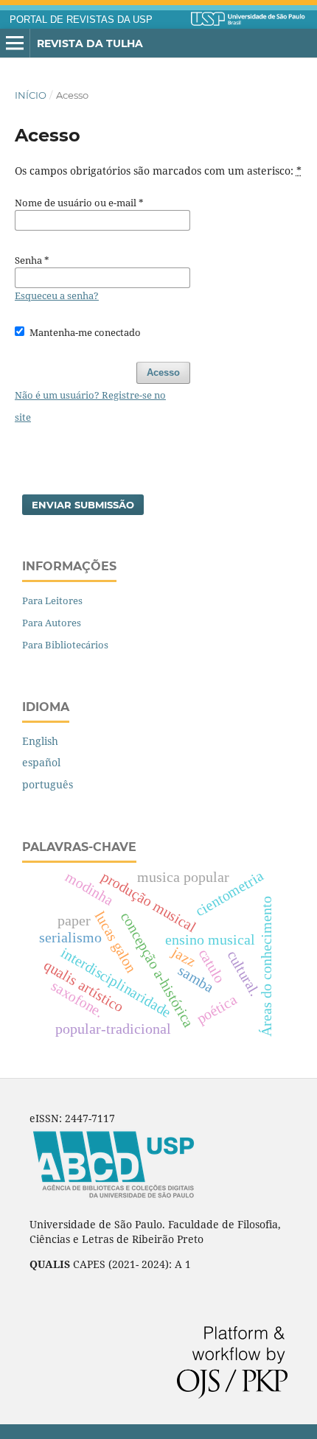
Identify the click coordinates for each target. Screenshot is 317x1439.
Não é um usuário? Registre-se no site (90, 406)
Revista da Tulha (90, 43)
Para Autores (51, 622)
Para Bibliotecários (65, 644)
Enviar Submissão (83, 505)
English (40, 741)
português (47, 784)
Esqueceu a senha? (57, 295)
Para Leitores (52, 600)
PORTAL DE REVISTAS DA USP (81, 20)
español (41, 762)
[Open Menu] (14, 43)
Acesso (163, 372)
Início (30, 95)
